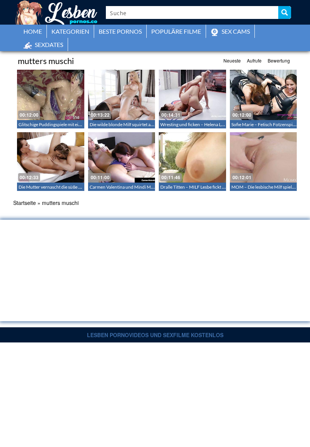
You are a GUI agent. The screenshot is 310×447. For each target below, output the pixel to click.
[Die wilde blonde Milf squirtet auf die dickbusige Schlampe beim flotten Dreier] (121, 95)
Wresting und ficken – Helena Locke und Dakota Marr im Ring (220, 124)
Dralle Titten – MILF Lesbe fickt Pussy (196, 187)
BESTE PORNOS (120, 31)
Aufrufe (254, 60)
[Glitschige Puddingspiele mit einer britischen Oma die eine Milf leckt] (50, 95)
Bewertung (279, 60)
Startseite (24, 202)
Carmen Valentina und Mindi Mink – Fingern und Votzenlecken (151, 187)
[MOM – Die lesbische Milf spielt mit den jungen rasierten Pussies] (263, 157)
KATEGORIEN (70, 31)
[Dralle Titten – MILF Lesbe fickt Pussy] (192, 157)
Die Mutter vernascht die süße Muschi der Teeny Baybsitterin (78, 187)
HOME (32, 31)
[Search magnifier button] (284, 12)
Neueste (232, 60)
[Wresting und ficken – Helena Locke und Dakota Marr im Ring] (192, 95)
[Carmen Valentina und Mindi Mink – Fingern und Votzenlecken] (121, 157)
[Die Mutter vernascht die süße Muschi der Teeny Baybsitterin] (50, 157)
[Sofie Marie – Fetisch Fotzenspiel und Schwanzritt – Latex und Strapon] (263, 95)
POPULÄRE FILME (176, 31)
